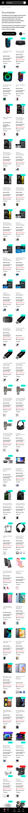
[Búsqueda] (24, 2)
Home (3, 7)
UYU (8, 811)
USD (5, 811)
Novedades (8, 7)
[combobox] (15, 2)
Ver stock (5, 63)
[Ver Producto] (20, 460)
